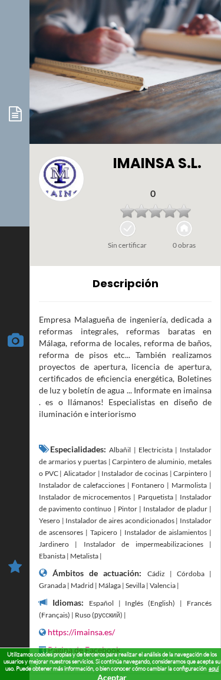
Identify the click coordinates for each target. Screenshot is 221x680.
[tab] (14, 113)
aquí (214, 668)
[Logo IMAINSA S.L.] (61, 179)
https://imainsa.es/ (81, 632)
